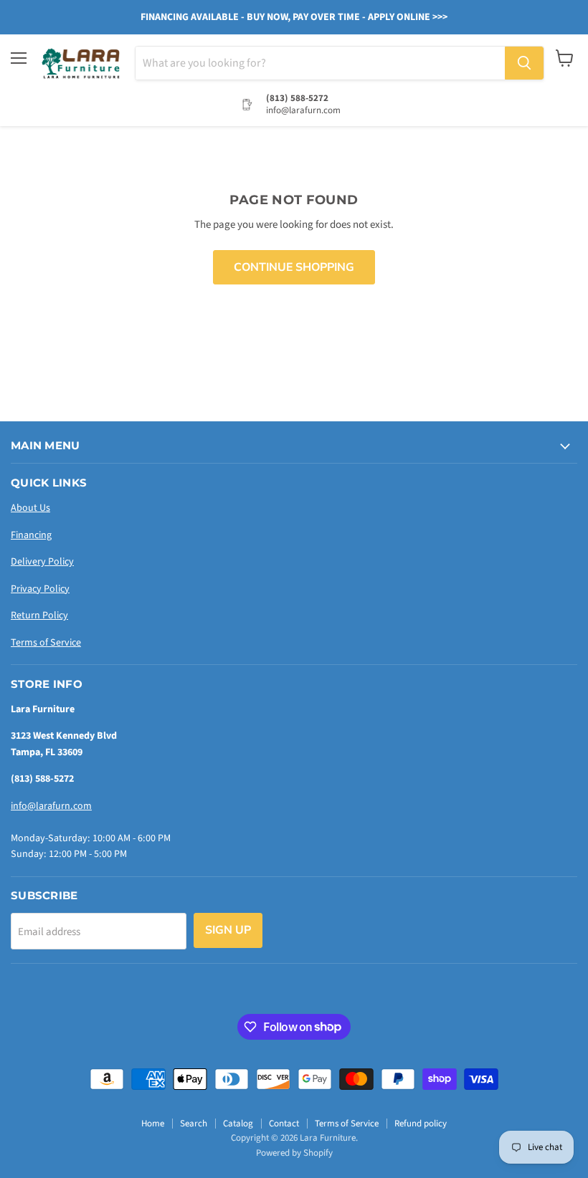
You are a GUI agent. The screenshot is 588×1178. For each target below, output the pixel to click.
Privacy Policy (40, 589)
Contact (284, 1123)
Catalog (238, 1123)
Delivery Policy (42, 562)
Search (193, 1123)
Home (152, 1123)
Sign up (228, 930)
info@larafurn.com (51, 806)
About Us (30, 508)
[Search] (524, 63)
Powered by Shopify (294, 1152)
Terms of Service (46, 643)
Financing (31, 535)
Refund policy (420, 1123)
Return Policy (39, 615)
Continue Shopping (294, 267)
